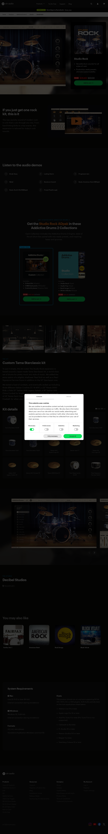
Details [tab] (68, 396)
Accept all (73, 436)
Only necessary (53, 436)
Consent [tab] (39, 396)
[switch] (47, 429)
